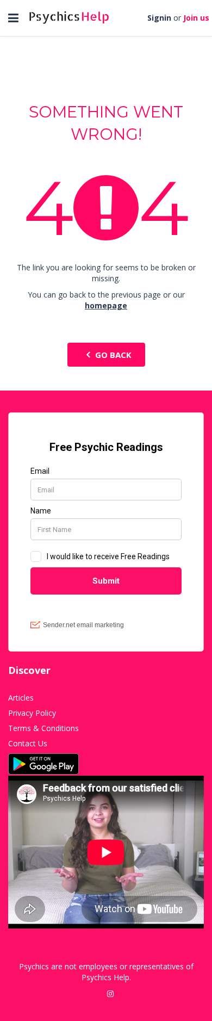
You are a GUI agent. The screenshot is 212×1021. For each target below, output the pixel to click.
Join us (196, 18)
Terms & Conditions (43, 728)
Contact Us (27, 743)
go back (113, 354)
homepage (106, 305)
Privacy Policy (32, 713)
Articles (21, 697)
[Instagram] (110, 994)
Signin (159, 18)
